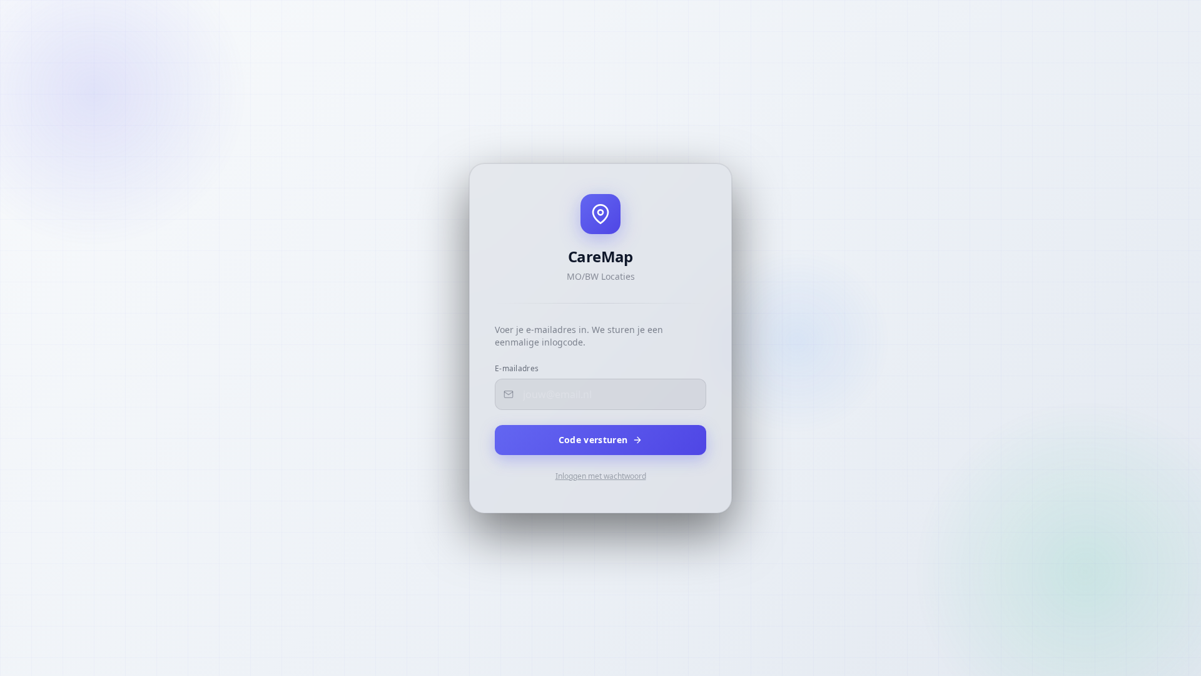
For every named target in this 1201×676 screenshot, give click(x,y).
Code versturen (593, 440)
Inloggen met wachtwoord (600, 476)
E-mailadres (517, 369)
